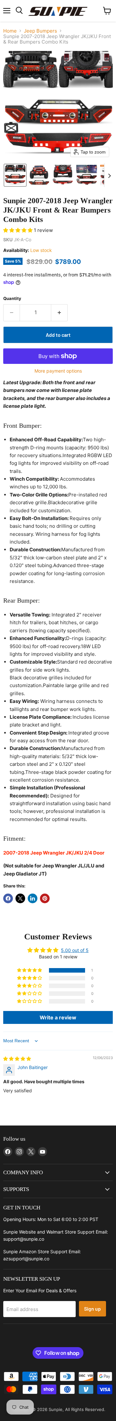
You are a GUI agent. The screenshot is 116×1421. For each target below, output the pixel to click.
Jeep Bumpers (40, 31)
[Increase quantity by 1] (59, 312)
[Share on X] (20, 898)
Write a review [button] (58, 1017)
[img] (17, 1058)
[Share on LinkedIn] (32, 898)
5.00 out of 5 (75, 950)
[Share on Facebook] (8, 898)
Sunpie (56, 1409)
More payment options (58, 371)
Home (10, 31)
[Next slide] (109, 175)
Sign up (92, 1309)
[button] (15, 175)
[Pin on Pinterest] (45, 898)
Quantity (12, 298)
